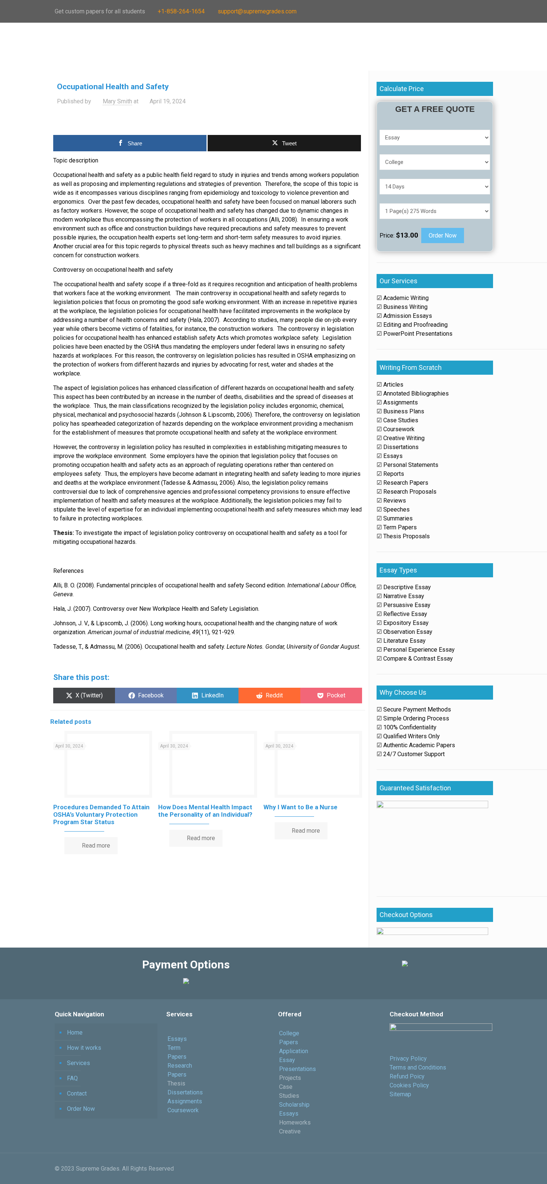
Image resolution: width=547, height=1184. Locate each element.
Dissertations (185, 1092)
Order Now (443, 235)
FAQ (72, 1078)
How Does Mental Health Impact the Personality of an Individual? (205, 810)
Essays (177, 1038)
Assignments (184, 1101)
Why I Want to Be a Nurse (300, 807)
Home (75, 1032)
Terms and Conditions (418, 1067)
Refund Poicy (407, 1076)
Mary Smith (117, 101)
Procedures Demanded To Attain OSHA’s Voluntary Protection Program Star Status (101, 814)
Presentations (297, 1068)
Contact (77, 1093)
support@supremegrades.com (257, 11)
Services (78, 1063)
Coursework (183, 1110)
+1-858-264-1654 (181, 11)
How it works (84, 1047)
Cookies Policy (409, 1085)
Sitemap (400, 1094)
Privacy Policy (408, 1058)
